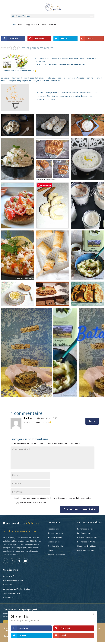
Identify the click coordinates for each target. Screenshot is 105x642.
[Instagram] (12, 560)
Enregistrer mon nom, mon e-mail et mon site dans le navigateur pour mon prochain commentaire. (52, 498)
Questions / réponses (12, 593)
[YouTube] (25, 560)
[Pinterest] (18, 560)
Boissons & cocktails (56, 555)
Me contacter (8, 597)
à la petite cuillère (61, 96)
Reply (92, 421)
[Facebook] (5, 560)
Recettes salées (54, 529)
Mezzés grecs (54, 542)
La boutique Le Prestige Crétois (16, 589)
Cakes (50, 550)
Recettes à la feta (55, 546)
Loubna (28, 418)
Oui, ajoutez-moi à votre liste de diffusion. (29, 503)
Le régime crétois (84, 533)
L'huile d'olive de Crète (87, 537)
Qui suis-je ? (8, 576)
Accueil (13, 25)
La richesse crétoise (86, 529)
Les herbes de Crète (86, 542)
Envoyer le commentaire (79, 509)
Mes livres (7, 584)
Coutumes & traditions (86, 546)
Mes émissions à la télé (13, 580)
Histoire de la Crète (85, 550)
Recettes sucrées (55, 533)
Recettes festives (55, 537)
